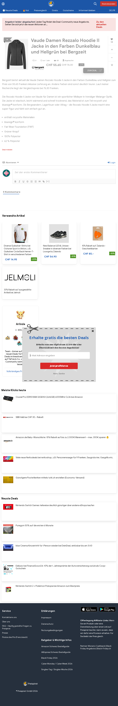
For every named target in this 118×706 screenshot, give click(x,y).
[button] (59, 337)
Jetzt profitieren (59, 365)
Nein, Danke (59, 373)
